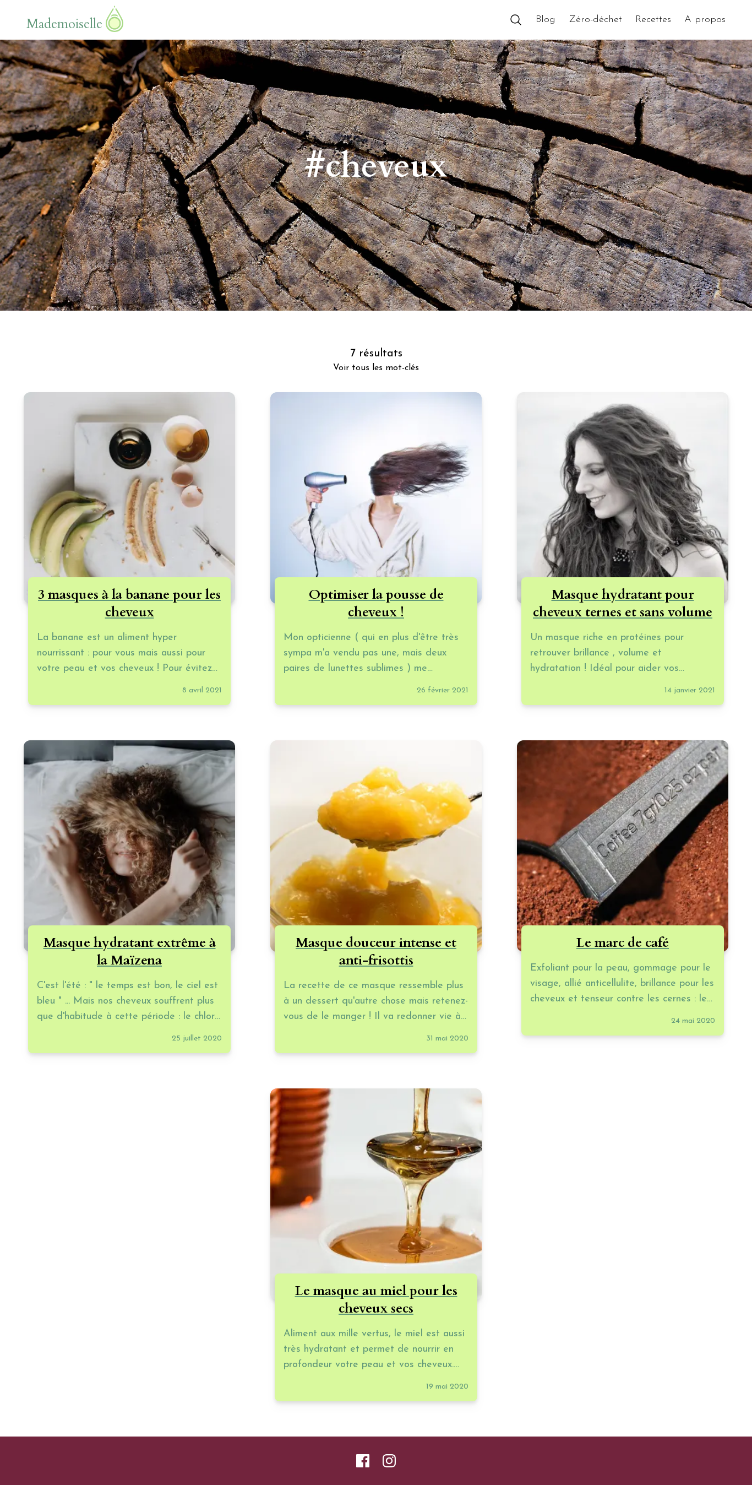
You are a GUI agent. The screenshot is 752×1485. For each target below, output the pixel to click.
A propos (705, 20)
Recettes (653, 20)
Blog (545, 20)
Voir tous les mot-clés (376, 368)
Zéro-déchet (595, 20)
